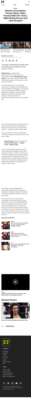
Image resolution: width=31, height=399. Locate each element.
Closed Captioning (8, 373)
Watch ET (27, 5)
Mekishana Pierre (8, 56)
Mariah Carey (5, 73)
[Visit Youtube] (16, 383)
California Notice (7, 375)
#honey (6, 143)
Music (15, 8)
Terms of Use (6, 369)
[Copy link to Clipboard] (16, 60)
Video (14, 5)
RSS (4, 363)
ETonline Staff (6, 362)
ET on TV (5, 358)
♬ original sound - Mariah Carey (14, 144)
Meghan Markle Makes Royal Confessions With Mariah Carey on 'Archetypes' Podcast (13, 294)
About (4, 360)
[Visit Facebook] (4, 383)
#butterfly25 (14, 143)
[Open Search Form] (29, 2)
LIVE (3, 5)
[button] (15, 282)
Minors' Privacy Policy (9, 376)
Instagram (5, 353)
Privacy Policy (7, 371)
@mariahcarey (9, 141)
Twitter (5, 355)
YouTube (5, 356)
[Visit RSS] (20, 383)
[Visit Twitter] (8, 383)
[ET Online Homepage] (3, 2)
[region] (15, 33)
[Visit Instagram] (12, 383)
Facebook (5, 351)
